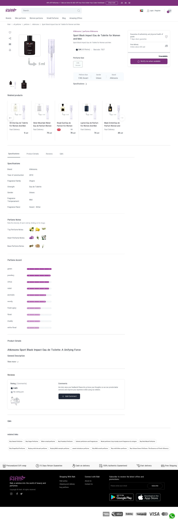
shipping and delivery (67, 484)
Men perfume (20, 18)
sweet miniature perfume (80, 449)
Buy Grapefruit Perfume (17, 449)
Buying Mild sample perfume (59, 449)
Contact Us (89, 484)
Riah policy (63, 481)
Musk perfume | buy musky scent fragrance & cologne (119, 441)
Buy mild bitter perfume (119, 449)
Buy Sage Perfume (32, 441)
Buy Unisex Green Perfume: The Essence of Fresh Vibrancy (149, 449)
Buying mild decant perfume (37, 449)
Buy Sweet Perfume (15, 441)
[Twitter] (21, 493)
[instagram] (11, 493)
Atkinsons (35, 25)
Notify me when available (150, 61)
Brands (8, 18)
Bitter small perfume (48, 441)
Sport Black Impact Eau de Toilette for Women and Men (61, 25)
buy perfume (64, 487)
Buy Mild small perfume (100, 449)
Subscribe (155, 486)
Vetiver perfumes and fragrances (87, 441)
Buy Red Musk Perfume (147, 441)
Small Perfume (52, 18)
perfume (26, 25)
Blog (64, 18)
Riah (9, 25)
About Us (88, 481)
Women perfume (36, 18)
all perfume (17, 25)
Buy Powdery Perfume (65, 441)
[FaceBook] (17, 493)
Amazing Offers (76, 18)
